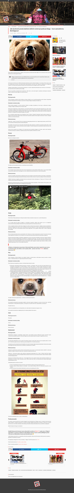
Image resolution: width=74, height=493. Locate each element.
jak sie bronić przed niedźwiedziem (58, 86)
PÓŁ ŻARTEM (14, 26)
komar (54, 88)
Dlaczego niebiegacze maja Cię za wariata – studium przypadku (59, 67)
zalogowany (14, 476)
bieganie (10, 470)
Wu (15, 33)
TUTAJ (41, 248)
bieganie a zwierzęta (15, 470)
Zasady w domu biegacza (22, 444)
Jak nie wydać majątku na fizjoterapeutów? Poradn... (19, 463)
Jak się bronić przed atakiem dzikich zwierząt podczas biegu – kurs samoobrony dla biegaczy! (32, 26)
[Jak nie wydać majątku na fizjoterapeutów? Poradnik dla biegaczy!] (59, 72)
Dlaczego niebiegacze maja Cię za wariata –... (56, 463)
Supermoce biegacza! (57, 55)
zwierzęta (63, 90)
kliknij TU (37, 431)
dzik (19, 470)
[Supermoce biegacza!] (59, 50)
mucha (57, 88)
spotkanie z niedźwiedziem (57, 90)
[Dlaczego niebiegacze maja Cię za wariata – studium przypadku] (59, 60)
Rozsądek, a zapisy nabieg (21, 441)
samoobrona (60, 88)
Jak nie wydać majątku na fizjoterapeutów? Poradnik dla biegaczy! (58, 79)
